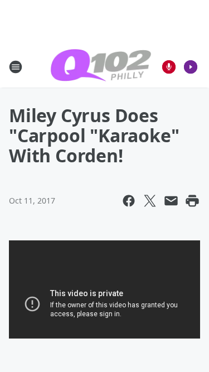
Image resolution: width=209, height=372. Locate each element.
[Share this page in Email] (171, 201)
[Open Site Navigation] (15, 67)
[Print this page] (192, 201)
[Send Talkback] (169, 67)
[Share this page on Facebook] (129, 201)
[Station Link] (101, 66)
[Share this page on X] (150, 201)
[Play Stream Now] (190, 67)
